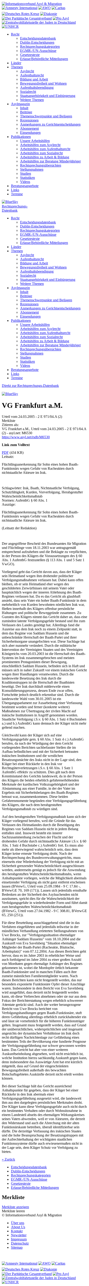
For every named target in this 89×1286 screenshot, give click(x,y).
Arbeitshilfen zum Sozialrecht (41, 153)
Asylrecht (27, 71)
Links (15, 190)
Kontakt (17, 1231)
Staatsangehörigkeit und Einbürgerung (47, 96)
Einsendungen (30, 132)
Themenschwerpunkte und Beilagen (46, 116)
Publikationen (21, 137)
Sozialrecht (28, 92)
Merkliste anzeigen (15, 1207)
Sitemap (17, 1247)
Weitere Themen (32, 100)
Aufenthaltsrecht (32, 75)
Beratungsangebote (25, 186)
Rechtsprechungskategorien (40, 46)
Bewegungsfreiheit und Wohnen (43, 83)
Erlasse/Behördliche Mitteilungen (44, 59)
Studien (25, 173)
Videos (25, 182)
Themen (17, 67)
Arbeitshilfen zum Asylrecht (40, 145)
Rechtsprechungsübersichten (40, 165)
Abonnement (29, 128)
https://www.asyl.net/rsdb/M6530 (26, 437)
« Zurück (8, 1159)
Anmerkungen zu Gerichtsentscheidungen (50, 124)
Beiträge (26, 112)
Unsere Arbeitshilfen (35, 141)
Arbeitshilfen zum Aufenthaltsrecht (45, 149)
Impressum (19, 1239)
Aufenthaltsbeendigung (37, 87)
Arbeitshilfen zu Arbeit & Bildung (44, 157)
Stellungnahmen (31, 169)
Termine (17, 194)
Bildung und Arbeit (34, 79)
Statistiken (27, 178)
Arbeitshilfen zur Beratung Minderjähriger (50, 161)
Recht (15, 34)
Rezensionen (29, 120)
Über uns (17, 1223)
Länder (16, 63)
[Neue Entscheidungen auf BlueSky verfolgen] (44, 202)
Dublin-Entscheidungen (37, 42)
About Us (18, 1227)
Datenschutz (20, 1243)
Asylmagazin (20, 104)
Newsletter (18, 1235)
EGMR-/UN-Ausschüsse (38, 51)
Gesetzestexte (30, 55)
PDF (5, 452)
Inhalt (24, 108)
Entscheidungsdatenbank (38, 38)
